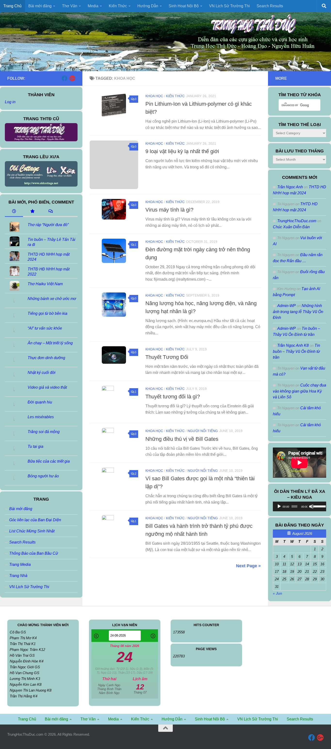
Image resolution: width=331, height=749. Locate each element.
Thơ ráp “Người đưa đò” (48, 225)
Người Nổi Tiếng (203, 431)
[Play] (279, 506)
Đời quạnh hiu (40, 402)
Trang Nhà (18, 576)
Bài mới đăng (20, 509)
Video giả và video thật (47, 387)
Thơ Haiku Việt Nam (45, 284)
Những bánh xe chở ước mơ (52, 299)
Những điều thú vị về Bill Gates (181, 439)
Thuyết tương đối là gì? (172, 397)
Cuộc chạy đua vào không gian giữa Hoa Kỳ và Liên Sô (299, 391)
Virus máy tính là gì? (169, 210)
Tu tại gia (35, 446)
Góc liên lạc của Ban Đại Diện (35, 520)
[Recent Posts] (14, 211)
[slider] (319, 506)
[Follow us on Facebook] (64, 78)
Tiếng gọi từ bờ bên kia (47, 313)
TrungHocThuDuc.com (296, 221)
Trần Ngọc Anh (290, 187)
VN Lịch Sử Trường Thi (229, 6)
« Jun (277, 593)
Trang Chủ (12, 6)
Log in (10, 102)
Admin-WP (286, 306)
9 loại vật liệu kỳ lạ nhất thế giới (182, 151)
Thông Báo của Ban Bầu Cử (33, 553)
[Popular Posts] (32, 211)
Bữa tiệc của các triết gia (49, 461)
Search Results (270, 6)
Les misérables (41, 417)
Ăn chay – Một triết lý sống (50, 343)
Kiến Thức (175, 96)
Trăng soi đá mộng (44, 432)
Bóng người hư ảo (43, 476)
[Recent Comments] (50, 211)
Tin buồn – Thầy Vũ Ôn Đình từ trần (296, 351)
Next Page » (248, 565)
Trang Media (20, 564)
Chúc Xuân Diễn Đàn (291, 227)
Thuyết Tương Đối (166, 357)
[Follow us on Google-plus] (72, 78)
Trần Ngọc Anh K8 (293, 345)
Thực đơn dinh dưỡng (46, 358)
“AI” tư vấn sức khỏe (45, 328)
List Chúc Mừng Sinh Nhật (32, 531)
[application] (299, 506)
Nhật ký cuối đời (41, 373)
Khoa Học (154, 96)
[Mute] (311, 506)
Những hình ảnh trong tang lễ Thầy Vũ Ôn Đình (298, 312)
